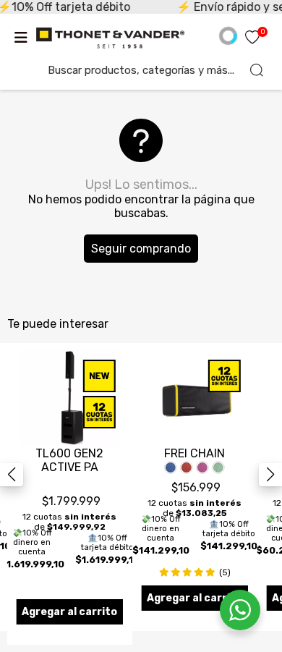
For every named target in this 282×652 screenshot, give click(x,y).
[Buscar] (257, 70)
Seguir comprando (141, 248)
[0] (252, 39)
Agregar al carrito (69, 612)
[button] (270, 474)
